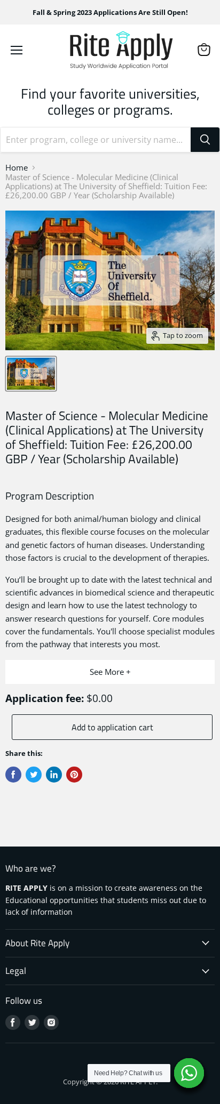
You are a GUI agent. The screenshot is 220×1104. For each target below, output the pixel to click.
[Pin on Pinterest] (74, 775)
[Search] (205, 139)
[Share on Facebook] (13, 775)
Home (16, 167)
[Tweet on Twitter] (34, 775)
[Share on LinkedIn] (54, 775)
